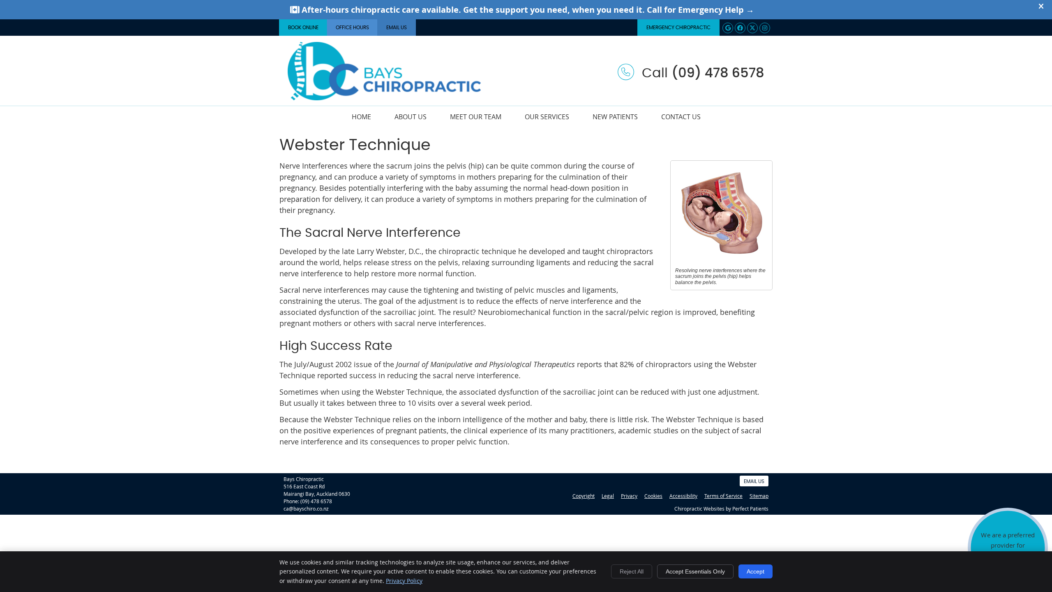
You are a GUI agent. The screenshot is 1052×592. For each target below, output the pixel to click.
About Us (410, 116)
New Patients (615, 116)
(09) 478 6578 (316, 501)
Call (701, 73)
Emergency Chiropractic (678, 27)
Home (361, 116)
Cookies (653, 496)
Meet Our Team (475, 116)
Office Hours (352, 27)
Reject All (632, 571)
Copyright (583, 496)
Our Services (547, 116)
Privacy (629, 496)
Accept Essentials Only (695, 571)
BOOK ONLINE (303, 27)
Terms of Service (723, 496)
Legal (608, 496)
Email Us (396, 27)
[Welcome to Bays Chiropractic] (384, 97)
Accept (755, 571)
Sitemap (759, 496)
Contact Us (681, 116)
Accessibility (683, 496)
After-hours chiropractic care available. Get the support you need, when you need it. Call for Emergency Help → (527, 9)
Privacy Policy (404, 581)
